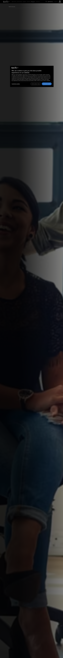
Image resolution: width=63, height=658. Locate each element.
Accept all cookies (47, 83)
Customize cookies (16, 83)
